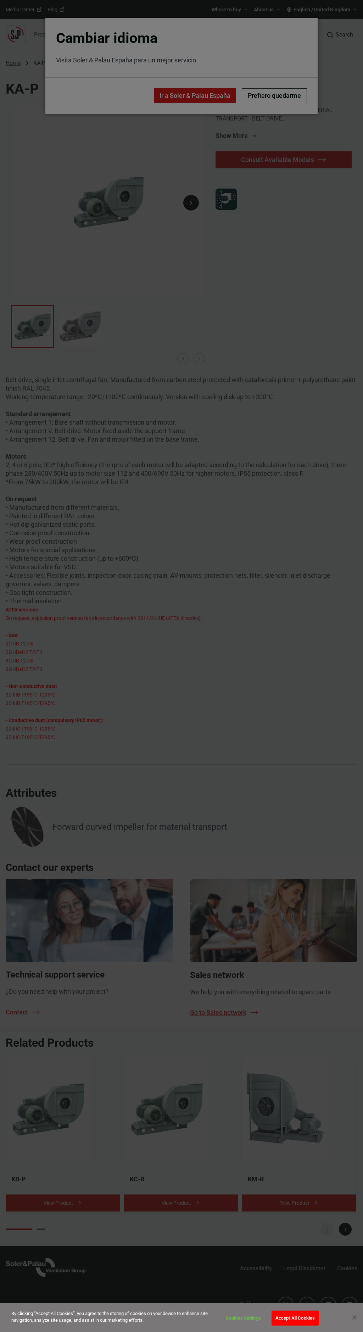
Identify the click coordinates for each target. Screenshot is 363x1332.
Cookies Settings (243, 1318)
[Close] (354, 1317)
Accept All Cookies (295, 1318)
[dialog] (181, 1317)
